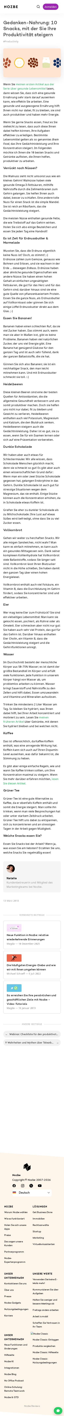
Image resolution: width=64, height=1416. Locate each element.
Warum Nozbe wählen (16, 1212)
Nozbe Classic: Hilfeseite (45, 1352)
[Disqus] (32, 1102)
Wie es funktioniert (14, 1218)
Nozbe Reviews (32, 1405)
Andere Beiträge (32, 1024)
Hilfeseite (9, 1354)
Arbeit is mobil (40, 1316)
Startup (37, 1231)
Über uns (9, 1289)
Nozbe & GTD (11, 1397)
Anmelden (51, 6)
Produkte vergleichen (44, 1346)
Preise (7, 1235)
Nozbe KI (9, 1361)
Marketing (38, 1237)
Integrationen (11, 1367)
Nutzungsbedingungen (16, 1309)
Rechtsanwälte (41, 1225)
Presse (7, 1296)
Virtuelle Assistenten (44, 1244)
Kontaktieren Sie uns (15, 1283)
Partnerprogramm (14, 1251)
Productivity (11, 41)
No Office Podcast (14, 1380)
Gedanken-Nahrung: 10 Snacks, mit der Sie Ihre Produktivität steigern (30, 29)
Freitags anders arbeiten (46, 1310)
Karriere (8, 1315)
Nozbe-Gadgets (12, 1302)
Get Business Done (42, 1212)
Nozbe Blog (10, 1374)
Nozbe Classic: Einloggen (46, 1339)
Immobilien (39, 1218)
